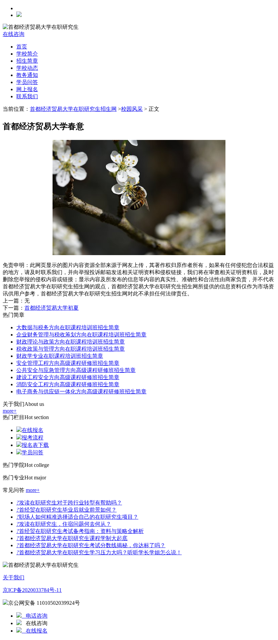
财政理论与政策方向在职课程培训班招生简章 (70, 342)
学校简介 (27, 54)
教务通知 (27, 75)
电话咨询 (34, 616)
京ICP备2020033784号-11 (32, 590)
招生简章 (27, 61)
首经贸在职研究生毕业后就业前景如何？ (66, 510)
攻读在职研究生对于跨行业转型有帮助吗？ (69, 502)
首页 (21, 46)
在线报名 (32, 430)
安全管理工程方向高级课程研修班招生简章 (67, 363)
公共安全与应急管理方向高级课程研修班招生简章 (76, 370)
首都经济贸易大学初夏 (51, 308)
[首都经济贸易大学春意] (139, 253)
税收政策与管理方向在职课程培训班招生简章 (70, 349)
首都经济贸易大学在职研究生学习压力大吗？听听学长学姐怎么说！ (99, 552)
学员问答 (27, 82)
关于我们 (13, 577)
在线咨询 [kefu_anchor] (13, 34)
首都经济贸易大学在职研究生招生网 (73, 109)
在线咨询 (34, 623)
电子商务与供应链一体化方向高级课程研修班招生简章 (81, 391)
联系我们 (27, 96)
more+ (10, 411)
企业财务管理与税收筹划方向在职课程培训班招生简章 (81, 334)
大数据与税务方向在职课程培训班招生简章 (67, 327)
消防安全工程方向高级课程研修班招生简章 (67, 384)
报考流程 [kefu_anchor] (32, 437)
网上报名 (27, 89)
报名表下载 (35, 445)
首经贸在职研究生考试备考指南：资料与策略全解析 (80, 531)
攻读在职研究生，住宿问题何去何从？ (63, 524)
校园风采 (132, 109)
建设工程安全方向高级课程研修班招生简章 (67, 377)
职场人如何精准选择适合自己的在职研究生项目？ (77, 517)
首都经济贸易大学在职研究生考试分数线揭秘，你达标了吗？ (90, 545)
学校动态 (27, 68)
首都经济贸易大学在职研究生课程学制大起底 (71, 538)
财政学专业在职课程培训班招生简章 (59, 356)
